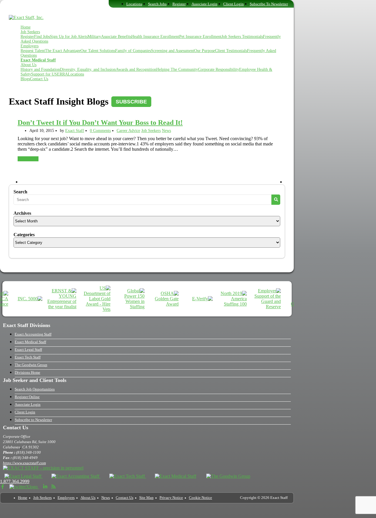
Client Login (233, 4)
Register (179, 4)
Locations (134, 4)
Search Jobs (157, 4)
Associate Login (204, 4)
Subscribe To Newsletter (269, 4)
